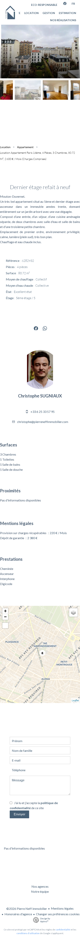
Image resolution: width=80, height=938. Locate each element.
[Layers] (73, 612)
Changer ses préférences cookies (58, 914)
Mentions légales (62, 908)
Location (5, 147)
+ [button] (5, 611)
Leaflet (75, 700)
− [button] (5, 616)
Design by (45, 920)
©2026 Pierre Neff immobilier (26, 908)
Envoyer (19, 814)
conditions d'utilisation (28, 933)
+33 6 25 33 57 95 (42, 411)
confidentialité (63, 929)
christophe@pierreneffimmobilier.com (42, 422)
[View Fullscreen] (5, 625)
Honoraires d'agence (18, 914)
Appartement (25, 147)
